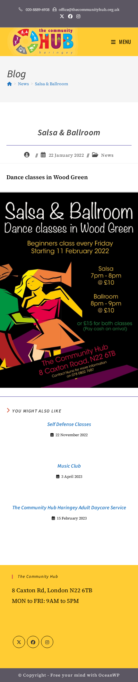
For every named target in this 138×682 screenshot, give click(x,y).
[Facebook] (33, 642)
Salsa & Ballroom (51, 84)
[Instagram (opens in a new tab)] (77, 16)
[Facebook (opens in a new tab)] (70, 16)
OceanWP (109, 675)
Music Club (69, 466)
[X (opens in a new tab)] (62, 16)
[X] (19, 642)
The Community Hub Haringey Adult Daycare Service (69, 507)
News (107, 155)
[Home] (9, 84)
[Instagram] (47, 642)
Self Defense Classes (69, 424)
